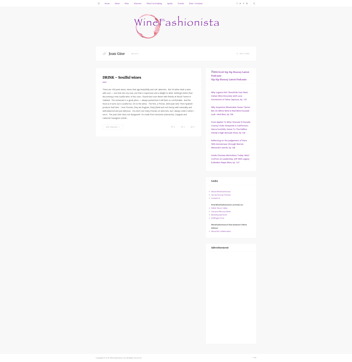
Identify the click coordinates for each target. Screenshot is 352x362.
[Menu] (99, 3)
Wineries (137, 3)
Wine (127, 3)
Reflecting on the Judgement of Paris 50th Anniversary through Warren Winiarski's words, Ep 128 (229, 144)
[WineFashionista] (176, 26)
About (117, 3)
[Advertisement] (231, 298)
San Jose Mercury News (221, 211)
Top (254, 357)
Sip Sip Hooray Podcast (221, 195)
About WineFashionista (220, 191)
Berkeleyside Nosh (219, 215)
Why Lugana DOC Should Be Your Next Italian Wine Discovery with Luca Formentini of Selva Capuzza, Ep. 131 (229, 96)
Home (107, 3)
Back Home (244, 54)
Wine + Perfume (196, 3)
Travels (181, 3)
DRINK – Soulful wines (122, 77)
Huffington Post (217, 218)
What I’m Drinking (154, 3)
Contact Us (215, 198)
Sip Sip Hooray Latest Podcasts (229, 79)
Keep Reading (112, 127)
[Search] (253, 3)
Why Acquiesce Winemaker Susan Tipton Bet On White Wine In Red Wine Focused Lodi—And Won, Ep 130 (230, 111)
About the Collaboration (221, 231)
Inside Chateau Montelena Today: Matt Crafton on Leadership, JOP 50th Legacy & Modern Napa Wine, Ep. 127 (230, 159)
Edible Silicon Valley (219, 208)
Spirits (170, 3)
